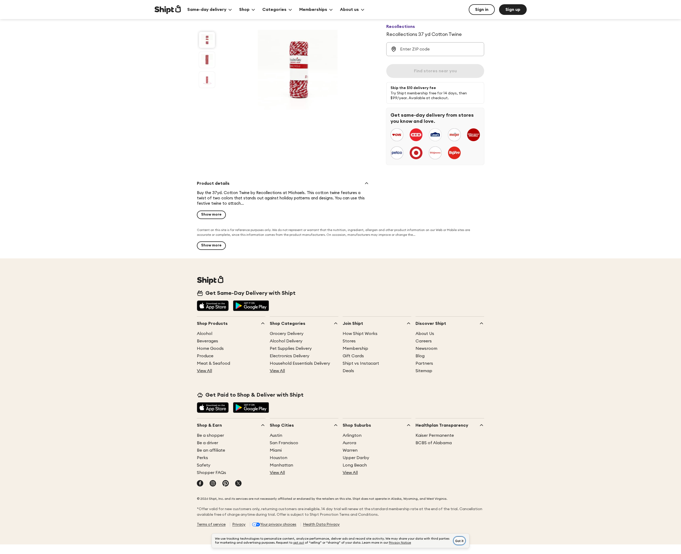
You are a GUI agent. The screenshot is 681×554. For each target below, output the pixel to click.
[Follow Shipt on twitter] (238, 484)
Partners (424, 363)
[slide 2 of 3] (207, 60)
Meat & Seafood (213, 363)
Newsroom (426, 348)
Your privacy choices (278, 524)
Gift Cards (353, 356)
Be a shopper (210, 435)
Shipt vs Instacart (361, 363)
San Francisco (284, 443)
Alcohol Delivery (286, 341)
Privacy (239, 524)
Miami (276, 450)
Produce (205, 356)
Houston (278, 458)
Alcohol (204, 333)
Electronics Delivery (289, 356)
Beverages (207, 341)
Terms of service (211, 524)
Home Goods (210, 348)
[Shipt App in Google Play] (251, 306)
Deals (348, 371)
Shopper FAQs (211, 473)
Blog (420, 356)
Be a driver (207, 443)
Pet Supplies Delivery (291, 348)
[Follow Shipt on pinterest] (225, 484)
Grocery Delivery (287, 333)
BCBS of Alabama (434, 443)
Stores (349, 341)
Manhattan (281, 465)
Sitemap (424, 371)
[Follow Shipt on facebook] (200, 484)
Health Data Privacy (321, 524)
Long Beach (355, 465)
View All (204, 371)
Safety (203, 465)
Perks (202, 458)
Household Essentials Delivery (300, 363)
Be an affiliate (211, 450)
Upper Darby (356, 458)
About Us (425, 333)
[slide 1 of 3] (207, 40)
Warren (350, 450)
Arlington (352, 435)
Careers (424, 341)
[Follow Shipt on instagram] (213, 484)
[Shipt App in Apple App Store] (213, 306)
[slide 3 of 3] (207, 80)
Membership (355, 348)
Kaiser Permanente (435, 435)
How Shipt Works (360, 333)
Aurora (349, 443)
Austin (276, 435)
